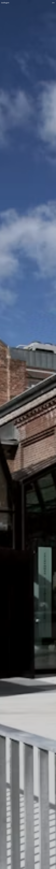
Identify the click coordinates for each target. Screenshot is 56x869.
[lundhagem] (5, 3)
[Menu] (53, 2)
